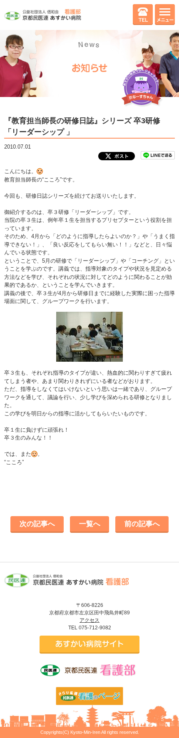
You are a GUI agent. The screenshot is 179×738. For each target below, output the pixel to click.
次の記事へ (37, 524)
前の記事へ (142, 524)
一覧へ (89, 524)
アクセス (89, 620)
